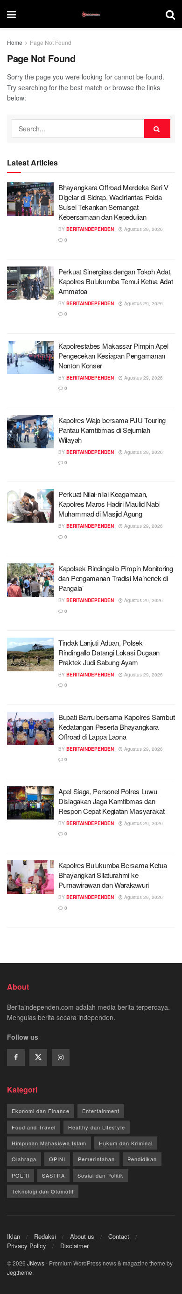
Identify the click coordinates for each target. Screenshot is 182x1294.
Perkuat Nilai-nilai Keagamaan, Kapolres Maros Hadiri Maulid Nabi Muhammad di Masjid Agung (109, 503)
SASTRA (53, 1175)
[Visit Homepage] (91, 14)
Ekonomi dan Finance (41, 1110)
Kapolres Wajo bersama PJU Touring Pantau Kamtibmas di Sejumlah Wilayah (112, 430)
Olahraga (24, 1159)
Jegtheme (19, 1272)
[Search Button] (170, 14)
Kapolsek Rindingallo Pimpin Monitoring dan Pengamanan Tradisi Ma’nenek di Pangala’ (115, 578)
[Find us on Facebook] (16, 1057)
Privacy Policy (26, 1245)
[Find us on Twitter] (38, 1057)
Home (14, 42)
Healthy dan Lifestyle (96, 1127)
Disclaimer (74, 1245)
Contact (118, 1236)
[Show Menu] (11, 14)
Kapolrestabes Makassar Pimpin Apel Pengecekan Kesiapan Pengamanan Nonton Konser (113, 355)
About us (82, 1236)
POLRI (20, 1175)
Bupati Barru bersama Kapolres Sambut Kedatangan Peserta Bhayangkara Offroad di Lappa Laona (116, 726)
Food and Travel (34, 1127)
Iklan (13, 1236)
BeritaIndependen (90, 229)
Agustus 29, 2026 (143, 229)
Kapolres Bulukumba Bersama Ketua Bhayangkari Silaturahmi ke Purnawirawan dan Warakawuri (112, 875)
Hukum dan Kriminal (126, 1143)
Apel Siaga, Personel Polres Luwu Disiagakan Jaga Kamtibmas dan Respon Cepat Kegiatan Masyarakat (111, 801)
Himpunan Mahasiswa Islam (49, 1143)
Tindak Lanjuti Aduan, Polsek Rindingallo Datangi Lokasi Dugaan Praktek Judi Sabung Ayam (109, 652)
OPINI (57, 1159)
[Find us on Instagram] (61, 1057)
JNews (35, 1263)
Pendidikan (142, 1159)
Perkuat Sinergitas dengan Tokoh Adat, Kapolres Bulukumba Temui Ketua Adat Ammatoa (115, 281)
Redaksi (45, 1236)
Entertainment (100, 1110)
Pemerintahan (96, 1159)
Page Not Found (50, 42)
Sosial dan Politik (100, 1175)
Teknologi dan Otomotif (43, 1191)
